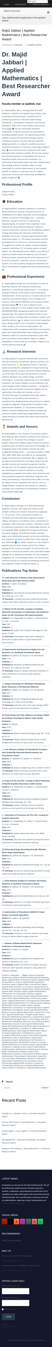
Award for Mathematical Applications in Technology (26, 1018)
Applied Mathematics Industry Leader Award (26, 1004)
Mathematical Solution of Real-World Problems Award (24, 1054)
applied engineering (28, 467)
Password (10, 1297)
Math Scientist (12, 11)
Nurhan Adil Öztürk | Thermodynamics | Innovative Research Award (24, 1123)
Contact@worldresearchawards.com (17, 1270)
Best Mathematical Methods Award (23, 1026)
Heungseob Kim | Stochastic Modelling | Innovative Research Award (24, 1141)
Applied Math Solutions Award (15, 991)
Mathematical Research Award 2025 (23, 1051)
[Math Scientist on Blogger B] (16, 1221)
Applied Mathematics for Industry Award (25, 1003)
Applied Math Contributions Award (32, 984)
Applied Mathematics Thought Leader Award (25, 1014)
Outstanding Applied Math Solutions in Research (22, 1063)
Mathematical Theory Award (14, 1056)
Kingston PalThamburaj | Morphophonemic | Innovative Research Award (26, 1150)
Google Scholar (8, 191)
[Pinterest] (34, 1221)
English (33, 1)
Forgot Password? (9, 1326)
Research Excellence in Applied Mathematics (27, 1067)
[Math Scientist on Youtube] (4, 1221)
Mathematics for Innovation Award (28, 1061)
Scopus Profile (8, 194)
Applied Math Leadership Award (36, 989)
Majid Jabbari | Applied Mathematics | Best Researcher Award (24, 35)
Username (11, 1285)
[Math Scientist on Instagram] (22, 1221)
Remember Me (10, 1309)
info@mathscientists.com (12, 1260)
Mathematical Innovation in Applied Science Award (25, 1045)
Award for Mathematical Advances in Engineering (23, 1017)
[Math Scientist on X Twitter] (10, 1221)
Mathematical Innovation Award (21, 1044)
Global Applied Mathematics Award (32, 1030)
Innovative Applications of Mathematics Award (21, 1033)
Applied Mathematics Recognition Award (25, 1008)
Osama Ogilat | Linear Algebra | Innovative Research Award (24, 1132)
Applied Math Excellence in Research (17, 987)
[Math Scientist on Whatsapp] (40, 1221)
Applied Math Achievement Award (22, 980)
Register (5, 1324)
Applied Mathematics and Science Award (22, 994)
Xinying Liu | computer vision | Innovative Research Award (24, 1115)
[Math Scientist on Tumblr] (28, 1221)
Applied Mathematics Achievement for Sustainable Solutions (24, 992)
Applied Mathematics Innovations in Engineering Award (22, 1006)
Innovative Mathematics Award (15, 1035)
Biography (15, 975)
